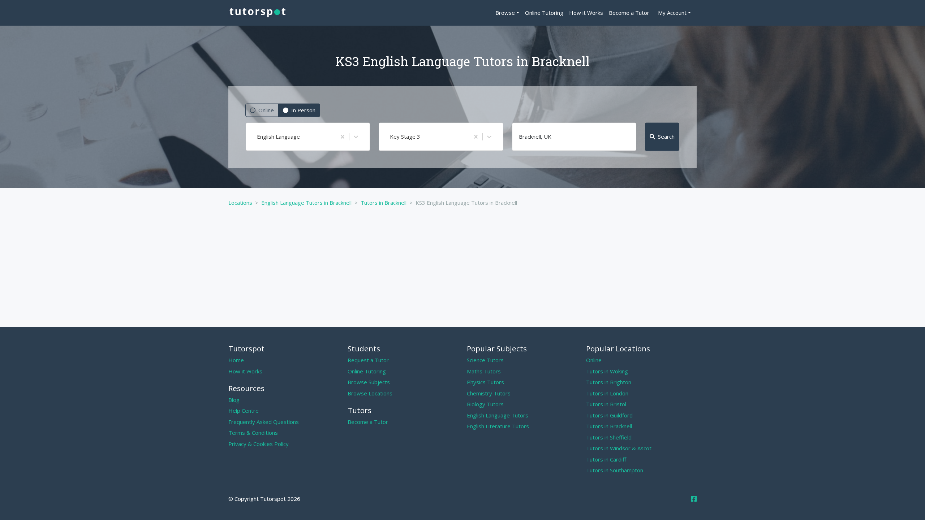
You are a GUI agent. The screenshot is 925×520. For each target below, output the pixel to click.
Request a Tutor (368, 360)
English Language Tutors (497, 415)
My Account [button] (672, 12)
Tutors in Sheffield (609, 437)
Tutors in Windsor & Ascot (618, 448)
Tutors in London (607, 393)
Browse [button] (505, 12)
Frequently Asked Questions (263, 421)
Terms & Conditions (253, 432)
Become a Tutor (629, 12)
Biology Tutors (485, 404)
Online (266, 110)
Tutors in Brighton (608, 382)
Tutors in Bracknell (609, 426)
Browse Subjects (369, 382)
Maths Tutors (484, 371)
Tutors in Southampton (614, 470)
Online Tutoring (544, 12)
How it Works (586, 12)
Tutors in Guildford (609, 415)
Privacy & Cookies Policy (258, 443)
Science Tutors (485, 360)
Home (236, 360)
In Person (303, 110)
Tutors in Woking (607, 371)
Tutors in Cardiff (606, 459)
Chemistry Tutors (489, 393)
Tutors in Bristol (606, 404)
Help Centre (243, 410)
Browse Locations (370, 393)
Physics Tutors (485, 382)
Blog (234, 399)
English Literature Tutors (498, 426)
